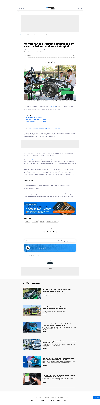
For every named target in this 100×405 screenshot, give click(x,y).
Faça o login (50, 262)
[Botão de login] (81, 8)
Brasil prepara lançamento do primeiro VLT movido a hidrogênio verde (44, 128)
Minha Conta (53, 397)
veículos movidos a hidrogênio (52, 221)
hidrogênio (53, 106)
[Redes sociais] (18, 8)
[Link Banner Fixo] (50, 208)
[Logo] (50, 8)
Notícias (44, 400)
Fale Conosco (60, 397)
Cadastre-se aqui (42, 248)
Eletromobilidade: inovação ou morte (34, 117)
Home (19, 34)
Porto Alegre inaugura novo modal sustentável (36, 119)
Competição (27, 221)
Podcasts (51, 400)
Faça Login (97, 397)
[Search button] (78, 8)
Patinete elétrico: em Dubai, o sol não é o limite (36, 121)
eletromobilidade (35, 221)
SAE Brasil (34, 159)
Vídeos (59, 400)
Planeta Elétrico (22, 34)
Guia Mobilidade (39, 397)
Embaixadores (46, 397)
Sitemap (66, 397)
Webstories (68, 400)
